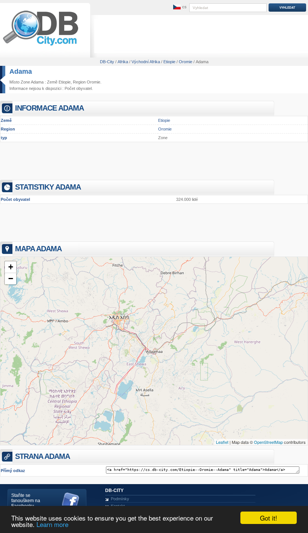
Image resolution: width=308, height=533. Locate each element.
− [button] (10, 278)
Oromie (165, 129)
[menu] (179, 7)
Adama (20, 71)
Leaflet (222, 442)
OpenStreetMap (268, 442)
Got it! (268, 517)
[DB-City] (40, 45)
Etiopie (164, 120)
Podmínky (120, 499)
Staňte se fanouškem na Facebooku (25, 501)
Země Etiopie (59, 82)
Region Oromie (86, 82)
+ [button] (10, 267)
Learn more (52, 524)
